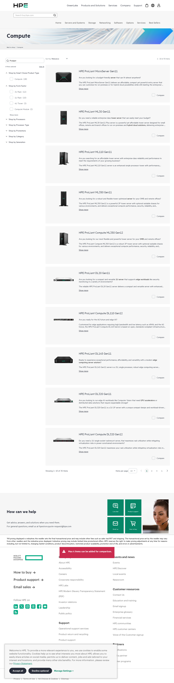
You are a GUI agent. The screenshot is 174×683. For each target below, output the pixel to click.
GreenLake (72, 5)
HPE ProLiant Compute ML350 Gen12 (101, 232)
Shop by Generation (17, 142)
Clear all (41, 66)
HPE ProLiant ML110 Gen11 (95, 151)
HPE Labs (63, 585)
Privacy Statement (22, 663)
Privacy (17, 679)
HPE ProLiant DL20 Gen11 (94, 273)
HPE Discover (119, 568)
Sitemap (65, 679)
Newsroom (118, 579)
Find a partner (120, 655)
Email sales (22, 587)
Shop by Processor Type (19, 125)
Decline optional (40, 670)
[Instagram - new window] (27, 606)
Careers (63, 574)
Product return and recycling (73, 634)
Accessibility (65, 568)
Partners (118, 644)
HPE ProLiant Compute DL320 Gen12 (101, 434)
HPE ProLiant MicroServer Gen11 (98, 71)
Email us (115, 529)
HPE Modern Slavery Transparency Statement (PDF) (82, 594)
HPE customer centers (124, 629)
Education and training (124, 600)
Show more (14, 114)
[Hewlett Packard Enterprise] (21, 5)
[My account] (158, 5)
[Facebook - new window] (39, 606)
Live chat (115, 511)
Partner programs (122, 661)
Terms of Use (29, 679)
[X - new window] (21, 606)
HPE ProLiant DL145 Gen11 (95, 353)
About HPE (64, 562)
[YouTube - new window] (45, 606)
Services (112, 5)
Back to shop (11, 47)
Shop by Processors (17, 119)
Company (125, 5)
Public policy (65, 613)
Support (138, 5)
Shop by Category (16, 136)
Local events (119, 574)
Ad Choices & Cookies (48, 679)
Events (116, 562)
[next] (167, 470)
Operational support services (74, 628)
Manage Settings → (64, 670)
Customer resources (126, 589)
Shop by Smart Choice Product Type (24, 72)
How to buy (133, 529)
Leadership (64, 607)
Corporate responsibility (71, 579)
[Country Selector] (152, 5)
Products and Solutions (93, 5)
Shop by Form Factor (17, 85)
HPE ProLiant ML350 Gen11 (95, 192)
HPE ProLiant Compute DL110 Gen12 (101, 313)
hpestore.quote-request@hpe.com (55, 526)
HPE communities (122, 623)
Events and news (124, 557)
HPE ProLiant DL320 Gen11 (95, 393)
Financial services (122, 617)
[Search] (54, 15)
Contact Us (118, 594)
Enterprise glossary (122, 612)
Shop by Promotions (17, 130)
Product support (133, 511)
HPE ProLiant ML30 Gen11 (94, 111)
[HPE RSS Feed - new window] (16, 612)
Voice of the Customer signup (128, 634)
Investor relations (68, 602)
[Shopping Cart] (146, 5)
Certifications (120, 649)
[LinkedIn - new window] (16, 606)
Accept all (18, 670)
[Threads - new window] (33, 606)
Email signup (119, 606)
